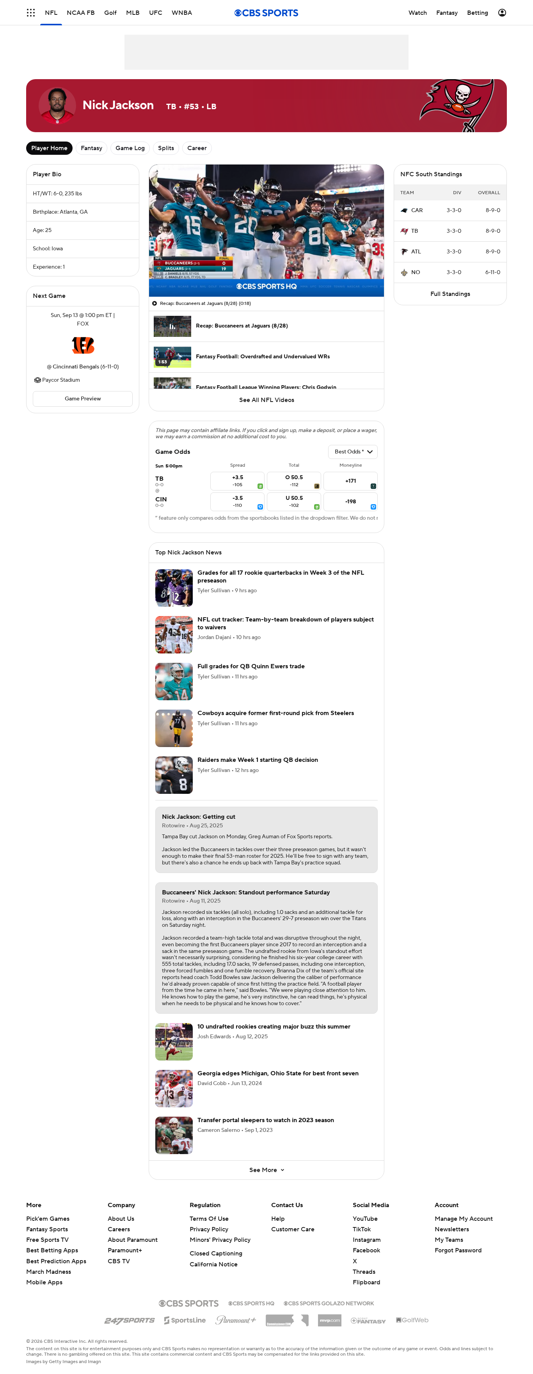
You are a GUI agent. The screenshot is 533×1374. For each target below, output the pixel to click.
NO (415, 272)
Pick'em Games (47, 1219)
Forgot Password (458, 1250)
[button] (30, 12)
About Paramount (133, 1240)
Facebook (366, 1250)
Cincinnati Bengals (76, 366)
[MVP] (329, 1317)
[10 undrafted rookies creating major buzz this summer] (174, 1042)
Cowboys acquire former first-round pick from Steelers (275, 713)
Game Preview (83, 398)
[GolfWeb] (412, 1320)
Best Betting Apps (52, 1250)
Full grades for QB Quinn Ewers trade (251, 666)
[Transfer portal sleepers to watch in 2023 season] (174, 1135)
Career (197, 148)
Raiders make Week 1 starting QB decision (257, 760)
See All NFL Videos (266, 400)
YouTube (365, 1219)
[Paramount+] (235, 1319)
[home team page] (82, 345)
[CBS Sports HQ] (251, 1303)
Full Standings (450, 294)
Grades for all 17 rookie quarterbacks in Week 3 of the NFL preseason (280, 576)
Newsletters (452, 1229)
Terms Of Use (209, 1219)
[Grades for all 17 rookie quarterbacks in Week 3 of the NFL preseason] (174, 588)
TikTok (362, 1229)
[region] (266, 231)
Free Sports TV (47, 1240)
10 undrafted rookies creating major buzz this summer (273, 1026)
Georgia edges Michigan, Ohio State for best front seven (278, 1073)
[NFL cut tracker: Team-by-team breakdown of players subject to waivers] (174, 634)
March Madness (48, 1272)
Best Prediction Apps (56, 1261)
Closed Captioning (216, 1253)
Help (278, 1219)
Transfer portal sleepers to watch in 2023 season (265, 1120)
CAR (417, 210)
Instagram (367, 1240)
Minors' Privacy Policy (220, 1240)
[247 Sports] (129, 1319)
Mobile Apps (44, 1282)
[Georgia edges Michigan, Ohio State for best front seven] (174, 1088)
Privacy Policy (209, 1229)
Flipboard (366, 1282)
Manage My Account (464, 1219)
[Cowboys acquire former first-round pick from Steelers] (174, 728)
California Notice (214, 1264)
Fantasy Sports (47, 1229)
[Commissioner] (287, 1317)
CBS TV (119, 1261)
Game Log (130, 148)
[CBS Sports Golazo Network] (329, 1303)
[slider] (266, 274)
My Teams (449, 1240)
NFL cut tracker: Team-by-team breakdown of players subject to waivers (285, 623)
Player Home (49, 148)
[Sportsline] (185, 1319)
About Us (121, 1219)
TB (414, 231)
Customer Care (292, 1229)
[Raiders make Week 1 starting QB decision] (174, 775)
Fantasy (91, 148)
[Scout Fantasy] (369, 1320)
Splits (166, 148)
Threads (364, 1272)
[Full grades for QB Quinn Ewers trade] (174, 681)
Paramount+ (125, 1250)
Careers (119, 1229)
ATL (416, 251)
